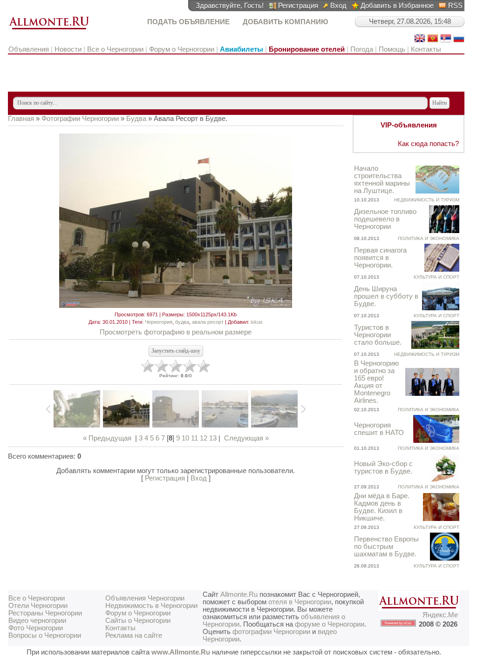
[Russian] (458, 41)
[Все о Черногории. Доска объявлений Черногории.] (48, 29)
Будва (136, 118)
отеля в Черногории (299, 602)
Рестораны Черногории (45, 613)
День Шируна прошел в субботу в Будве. (386, 296)
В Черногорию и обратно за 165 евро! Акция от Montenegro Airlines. (376, 382)
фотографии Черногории (271, 631)
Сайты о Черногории (137, 620)
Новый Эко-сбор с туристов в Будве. (383, 467)
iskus (257, 322)
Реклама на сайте (133, 635)
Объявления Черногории (144, 598)
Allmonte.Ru (239, 594)
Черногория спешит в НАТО (379, 428)
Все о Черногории (115, 49)
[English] (419, 41)
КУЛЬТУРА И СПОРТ (436, 277)
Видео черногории (37, 620)
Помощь (392, 49)
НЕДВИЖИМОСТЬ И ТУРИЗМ (426, 199)
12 (203, 438)
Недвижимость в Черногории (151, 605)
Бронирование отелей (307, 49)
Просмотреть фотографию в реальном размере (176, 332)
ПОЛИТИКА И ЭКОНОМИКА (428, 238)
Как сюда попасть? (428, 143)
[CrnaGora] (432, 41)
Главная (21, 118)
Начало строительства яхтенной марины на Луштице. (382, 179)
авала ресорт (208, 322)
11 (194, 438)
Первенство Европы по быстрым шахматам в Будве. (386, 546)
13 (213, 438)
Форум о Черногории (181, 49)
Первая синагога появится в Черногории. (380, 258)
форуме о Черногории (329, 624)
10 (185, 438)
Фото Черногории (35, 628)
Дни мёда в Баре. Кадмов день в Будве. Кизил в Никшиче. (381, 507)
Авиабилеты (241, 49)
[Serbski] (445, 41)
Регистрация (298, 5)
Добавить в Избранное (397, 5)
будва (182, 322)
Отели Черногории (38, 605)
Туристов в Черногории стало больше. (378, 335)
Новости (68, 49)
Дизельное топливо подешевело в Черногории (385, 219)
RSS (455, 5)
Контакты (426, 49)
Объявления (29, 49)
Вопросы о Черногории (44, 635)
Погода (361, 49)
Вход (338, 5)
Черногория (158, 322)
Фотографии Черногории (80, 118)
